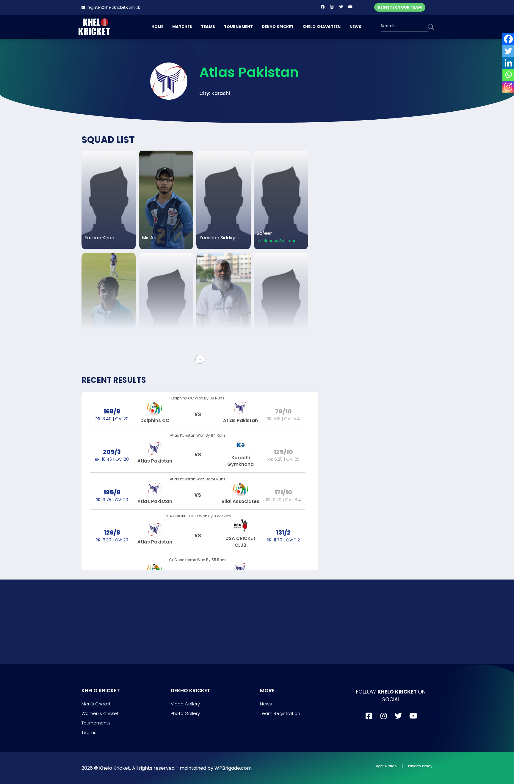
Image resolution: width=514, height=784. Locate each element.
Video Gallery (185, 704)
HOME (157, 26)
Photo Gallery (185, 713)
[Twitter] (341, 7)
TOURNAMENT (238, 26)
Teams (89, 732)
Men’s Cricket (96, 704)
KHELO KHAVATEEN (322, 26)
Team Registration (280, 713)
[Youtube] (350, 7)
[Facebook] (322, 7)
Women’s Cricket (100, 713)
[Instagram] (332, 7)
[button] (214, 93)
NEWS (355, 26)
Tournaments (96, 723)
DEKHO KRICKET (278, 26)
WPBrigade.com (233, 768)
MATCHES (182, 26)
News (266, 704)
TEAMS (208, 26)
